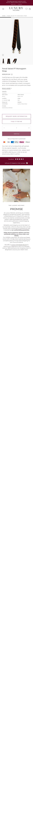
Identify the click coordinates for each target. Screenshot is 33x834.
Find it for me (16, 121)
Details (4, 91)
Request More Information (16, 116)
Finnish (20, 4)
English (13, 4)
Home (3, 15)
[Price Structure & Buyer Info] (12, 74)
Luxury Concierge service (19, 244)
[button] (3, 9)
